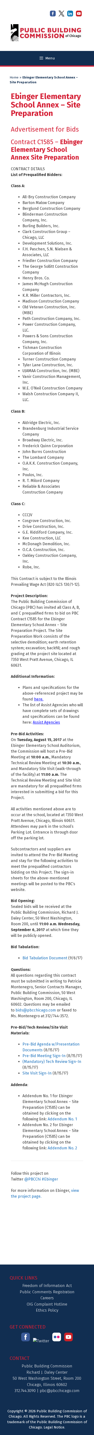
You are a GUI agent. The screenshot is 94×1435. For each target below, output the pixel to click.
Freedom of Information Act (47, 1285)
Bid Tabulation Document (44, 958)
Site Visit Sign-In (37, 1073)
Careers (47, 1298)
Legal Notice (54, 1427)
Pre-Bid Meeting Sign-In (44, 1055)
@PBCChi (32, 1179)
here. (38, 699)
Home (14, 77)
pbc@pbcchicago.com (60, 1390)
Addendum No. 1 (62, 1119)
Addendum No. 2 (62, 1148)
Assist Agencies (46, 722)
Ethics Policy (47, 1310)
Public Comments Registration (47, 1291)
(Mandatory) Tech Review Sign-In (51, 1061)
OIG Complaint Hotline (47, 1304)
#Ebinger (50, 1179)
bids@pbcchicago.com (35, 1010)
